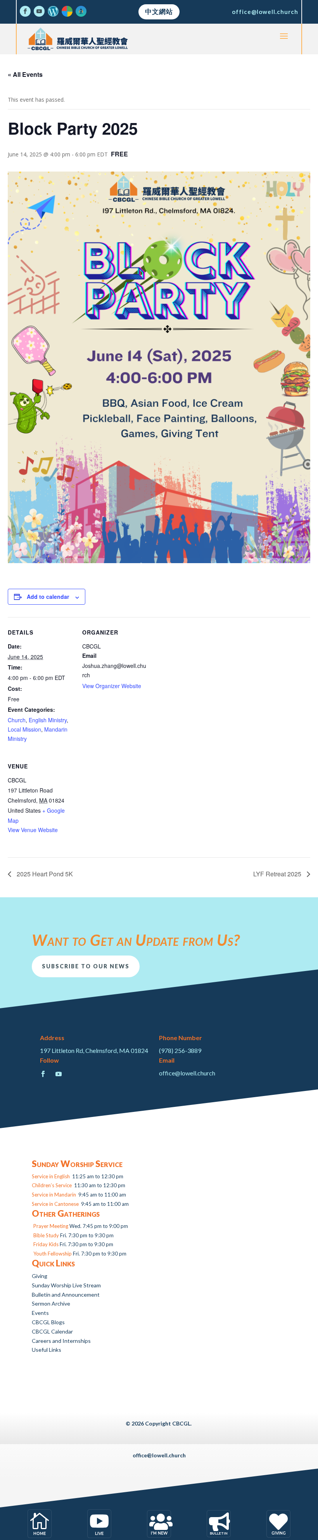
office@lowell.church (265, 11)
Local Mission (24, 729)
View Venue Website (33, 830)
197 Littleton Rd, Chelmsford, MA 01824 (94, 1050)
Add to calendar (48, 596)
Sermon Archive (51, 1303)
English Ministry (48, 720)
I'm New (159, 1533)
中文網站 (159, 11)
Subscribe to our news (86, 966)
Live (99, 1533)
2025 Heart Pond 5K (44, 873)
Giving (39, 1276)
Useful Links (46, 1349)
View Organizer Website (111, 686)
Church (17, 720)
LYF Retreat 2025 (278, 873)
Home (39, 1533)
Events (40, 1312)
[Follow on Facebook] (25, 11)
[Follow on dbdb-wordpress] (53, 11)
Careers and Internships (61, 1340)
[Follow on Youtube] (39, 11)
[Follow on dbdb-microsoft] (67, 11)
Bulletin (219, 1533)
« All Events (25, 74)
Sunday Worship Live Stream (66, 1285)
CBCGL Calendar (52, 1331)
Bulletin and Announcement (66, 1294)
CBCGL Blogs (48, 1322)
